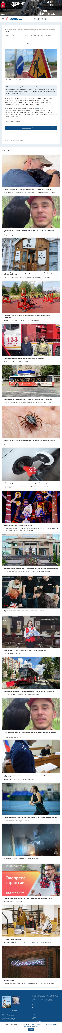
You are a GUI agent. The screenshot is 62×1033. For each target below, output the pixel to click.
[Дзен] (35, 19)
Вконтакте (39, 1021)
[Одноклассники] (45, 19)
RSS (33, 1018)
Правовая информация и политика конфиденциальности (44, 1004)
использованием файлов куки (35, 1024)
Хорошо (31, 1029)
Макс (35, 1021)
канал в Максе (26, 128)
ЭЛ (49, 1000)
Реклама (34, 1017)
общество (7, 140)
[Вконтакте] (42, 19)
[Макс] (38, 19)
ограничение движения (17, 140)
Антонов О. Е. (13, 1018)
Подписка (34, 1020)
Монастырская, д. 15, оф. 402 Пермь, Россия (8, 1020)
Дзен (33, 1021)
